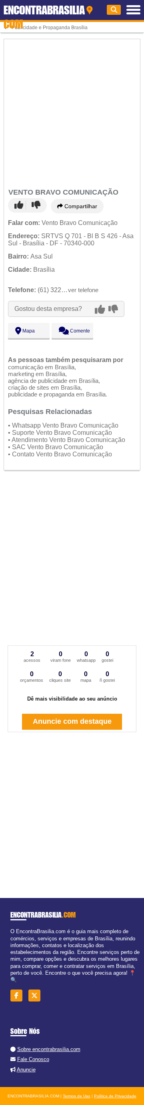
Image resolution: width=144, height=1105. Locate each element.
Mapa (28, 331)
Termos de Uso (76, 1096)
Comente (79, 331)
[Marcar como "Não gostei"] (36, 205)
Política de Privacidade (115, 1096)
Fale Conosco (33, 1059)
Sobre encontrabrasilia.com (48, 1049)
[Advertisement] (72, 112)
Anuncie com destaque (72, 721)
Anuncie (26, 1070)
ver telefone (83, 290)
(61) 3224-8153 (44, 290)
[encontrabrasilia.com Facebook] (18, 996)
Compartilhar (80, 206)
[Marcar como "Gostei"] (20, 205)
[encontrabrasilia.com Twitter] (36, 996)
